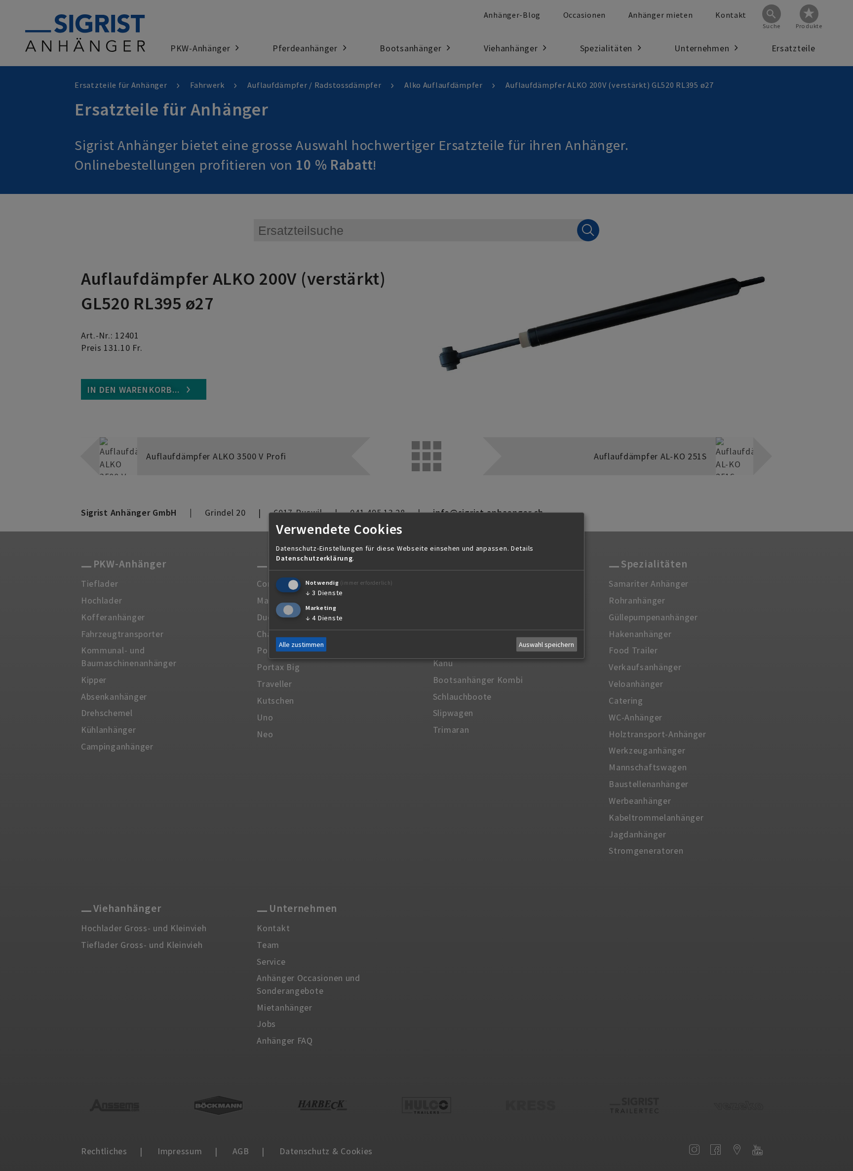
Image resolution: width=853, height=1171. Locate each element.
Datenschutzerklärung (314, 558)
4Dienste (324, 617)
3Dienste (324, 592)
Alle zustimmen (301, 644)
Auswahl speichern (546, 644)
